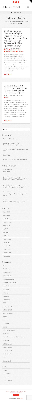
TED (4, 357)
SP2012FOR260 (7, 347)
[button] (28, 7)
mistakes (5, 326)
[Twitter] (16, 2)
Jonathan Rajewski (9, 176)
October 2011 (6, 249)
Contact (19, 392)
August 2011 (6, 256)
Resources (13, 392)
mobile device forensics (9, 330)
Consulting (19, 391)
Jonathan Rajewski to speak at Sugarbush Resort (15, 194)
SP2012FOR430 (7, 354)
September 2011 (7, 252)
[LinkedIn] (18, 2)
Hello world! (6, 155)
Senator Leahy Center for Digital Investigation (15, 337)
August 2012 (6, 225)
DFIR (4, 303)
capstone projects (7, 272)
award (19, 12)
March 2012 (6, 235)
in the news (20, 51)
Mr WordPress (8, 169)
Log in (5, 370)
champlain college (15, 50)
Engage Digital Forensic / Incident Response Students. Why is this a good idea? (15, 178)
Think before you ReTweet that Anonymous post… (15, 150)
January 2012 (6, 242)
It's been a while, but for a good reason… (14, 202)
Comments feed (8, 377)
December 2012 (7, 218)
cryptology (6, 289)
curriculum (5, 292)
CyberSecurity (6, 299)
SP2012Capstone (7, 343)
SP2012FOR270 (7, 350)
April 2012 (5, 232)
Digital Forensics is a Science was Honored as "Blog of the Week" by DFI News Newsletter (15, 89)
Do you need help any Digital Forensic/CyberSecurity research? (13, 144)
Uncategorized (7, 360)
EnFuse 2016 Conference (10, 139)
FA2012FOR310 (7, 306)
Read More (7, 74)
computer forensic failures (10, 282)
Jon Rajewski (11, 6)
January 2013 (6, 215)
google (5, 316)
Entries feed (7, 373)
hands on (5, 320)
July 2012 (5, 229)
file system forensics (8, 313)
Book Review (6, 269)
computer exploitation (8, 279)
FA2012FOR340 (7, 309)
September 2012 (7, 222)
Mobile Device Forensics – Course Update (15, 159)
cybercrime (6, 296)
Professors (6, 333)
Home (7, 391)
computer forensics (10, 51)
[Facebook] (13, 2)
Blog (15, 12)
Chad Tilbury (7, 191)
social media (6, 340)
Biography (13, 391)
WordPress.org (8, 380)
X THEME (20, 398)
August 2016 (6, 212)
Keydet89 (7, 184)
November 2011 (7, 246)
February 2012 (7, 239)
